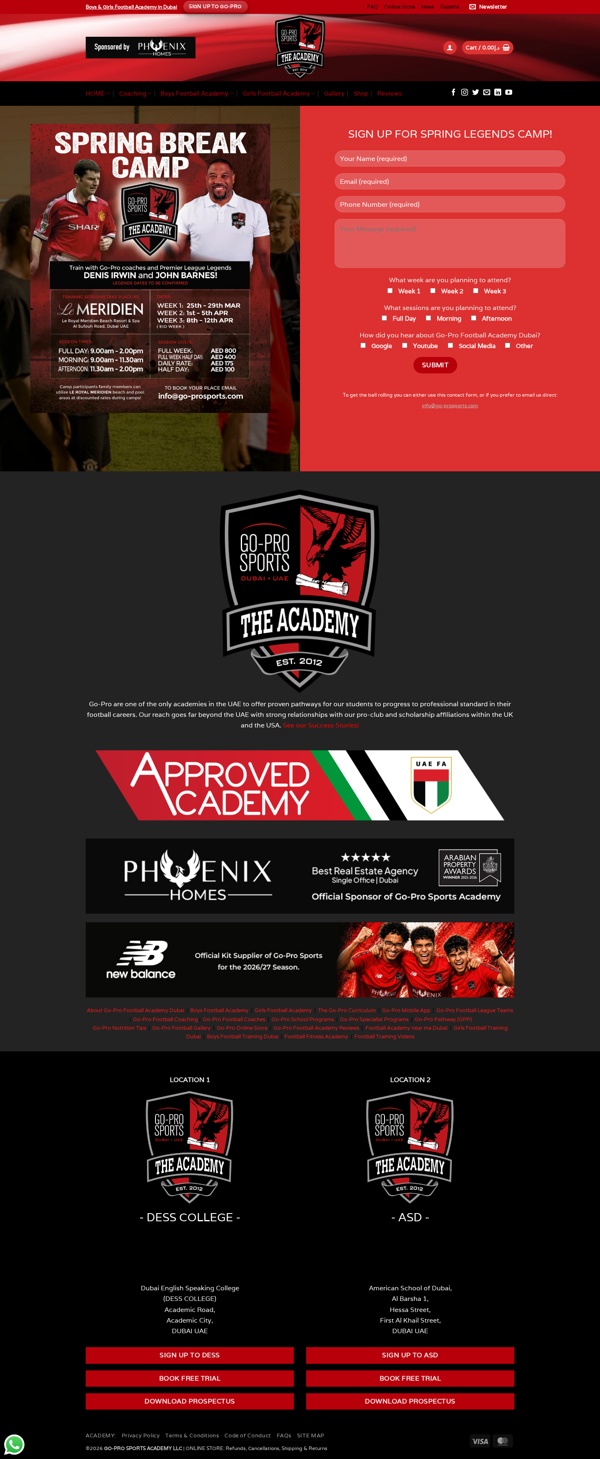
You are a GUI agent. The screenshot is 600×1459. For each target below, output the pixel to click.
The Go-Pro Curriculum (347, 1010)
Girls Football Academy (276, 93)
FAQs (284, 1435)
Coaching (132, 93)
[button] (489, 7)
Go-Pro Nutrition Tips (119, 1027)
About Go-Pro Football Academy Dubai (135, 1010)
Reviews (389, 93)
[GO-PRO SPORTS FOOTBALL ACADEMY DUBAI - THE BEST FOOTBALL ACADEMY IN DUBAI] (300, 47)
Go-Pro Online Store (242, 1027)
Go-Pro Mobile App (406, 1010)
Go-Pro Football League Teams (474, 1010)
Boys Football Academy (194, 93)
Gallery (334, 93)
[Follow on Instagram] (464, 93)
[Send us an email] (486, 93)
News (427, 6)
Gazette (449, 6)
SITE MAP (310, 1435)
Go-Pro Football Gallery (181, 1027)
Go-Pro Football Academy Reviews (316, 1027)
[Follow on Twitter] (475, 93)
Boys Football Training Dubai (242, 1036)
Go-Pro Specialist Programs (374, 1019)
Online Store (399, 6)
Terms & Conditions (192, 1435)
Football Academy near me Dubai (406, 1027)
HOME (95, 93)
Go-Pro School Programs (302, 1019)
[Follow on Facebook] (453, 93)
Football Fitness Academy (316, 1036)
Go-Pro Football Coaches (234, 1019)
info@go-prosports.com (450, 405)
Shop (360, 93)
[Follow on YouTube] (508, 93)
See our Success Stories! (321, 725)
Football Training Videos (384, 1036)
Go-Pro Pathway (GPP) (443, 1019)
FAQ (372, 6)
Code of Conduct (247, 1435)
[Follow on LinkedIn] (497, 93)
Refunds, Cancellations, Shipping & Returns (276, 1448)
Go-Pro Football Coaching (165, 1019)
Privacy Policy (141, 1435)
